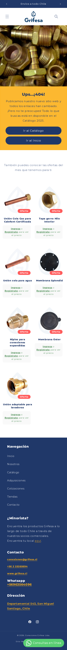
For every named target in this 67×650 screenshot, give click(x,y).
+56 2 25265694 (17, 566)
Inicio (10, 456)
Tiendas (12, 496)
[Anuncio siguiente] (60, 4)
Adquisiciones (16, 480)
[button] (7, 16)
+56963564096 (19, 584)
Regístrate (11, 232)
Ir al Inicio (33, 140)
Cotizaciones (15, 488)
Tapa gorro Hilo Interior (49, 220)
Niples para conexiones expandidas (17, 342)
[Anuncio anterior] (7, 4)
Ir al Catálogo (33, 130)
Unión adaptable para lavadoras (17, 406)
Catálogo (13, 472)
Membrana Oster (49, 339)
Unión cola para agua (17, 280)
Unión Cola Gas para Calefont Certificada (17, 220)
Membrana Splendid (49, 280)
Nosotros (13, 464)
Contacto (13, 504)
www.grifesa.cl (17, 573)
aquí (38, 540)
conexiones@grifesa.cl (22, 559)
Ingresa (15, 228)
